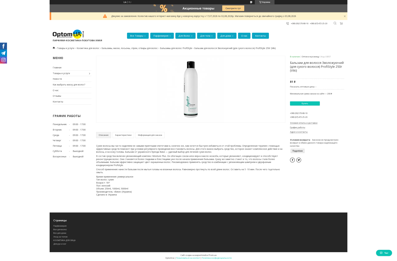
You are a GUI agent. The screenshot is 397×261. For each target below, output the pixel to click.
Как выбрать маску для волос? (69, 84)
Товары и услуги (65, 48)
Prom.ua (212, 255)
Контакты (260, 35)
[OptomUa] (68, 34)
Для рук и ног (59, 243)
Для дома (225, 35)
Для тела (205, 35)
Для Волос (184, 35)
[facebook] (292, 160)
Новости (57, 78)
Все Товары (136, 35)
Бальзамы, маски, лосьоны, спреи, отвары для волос (130, 48)
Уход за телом (60, 236)
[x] (298, 160)
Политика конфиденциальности (217, 258)
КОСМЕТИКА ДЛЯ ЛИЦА (64, 240)
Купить (305, 103)
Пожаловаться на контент (188, 258)
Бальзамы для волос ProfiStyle (176, 48)
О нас (244, 35)
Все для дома (59, 233)
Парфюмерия (160, 35)
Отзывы (57, 95)
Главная (57, 67)
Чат (386, 253)
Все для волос (60, 229)
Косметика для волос (88, 48)
